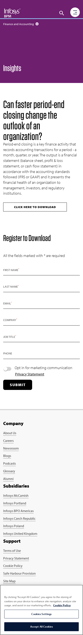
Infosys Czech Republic (19, 518)
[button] (62, 13)
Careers (8, 440)
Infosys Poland (13, 526)
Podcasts (9, 463)
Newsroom (11, 448)
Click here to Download (35, 207)
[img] (12, 12)
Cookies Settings (41, 614)
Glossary (9, 471)
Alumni (8, 479)
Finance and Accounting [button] (18, 24)
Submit (18, 384)
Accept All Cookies (41, 626)
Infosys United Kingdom (20, 533)
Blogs (7, 456)
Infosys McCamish (16, 495)
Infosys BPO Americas (18, 511)
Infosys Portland (14, 503)
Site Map (9, 581)
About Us (9, 433)
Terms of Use (12, 550)
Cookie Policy (13, 566)
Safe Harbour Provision (19, 573)
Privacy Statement (29, 374)
